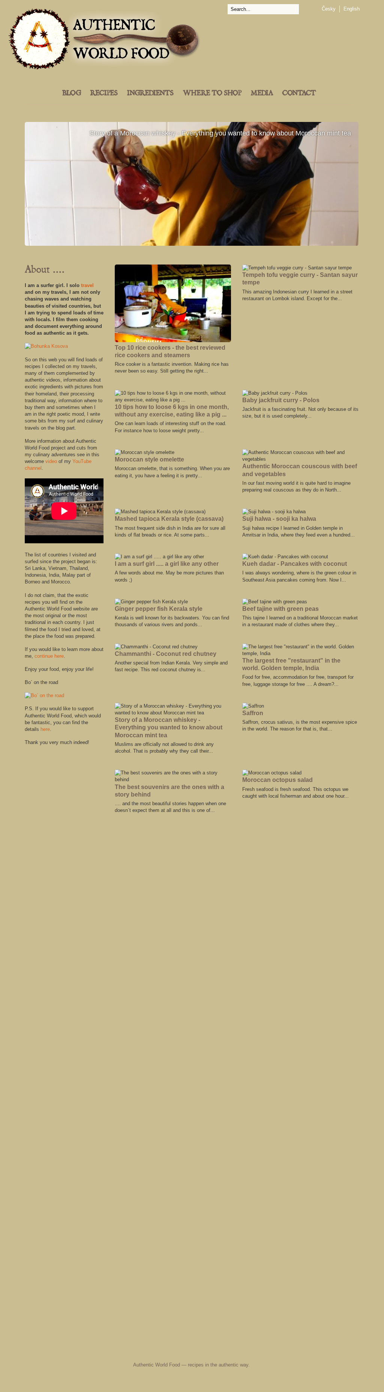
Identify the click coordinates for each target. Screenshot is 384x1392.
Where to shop (212, 93)
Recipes (104, 93)
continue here (49, 656)
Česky (329, 9)
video (51, 461)
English (352, 9)
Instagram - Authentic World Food (279, 1349)
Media (262, 93)
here (45, 729)
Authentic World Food (156, 1365)
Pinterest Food (255, 1349)
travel (87, 285)
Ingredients (150, 93)
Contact (299, 93)
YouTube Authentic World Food (224, 1349)
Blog (71, 93)
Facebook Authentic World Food (117, 1350)
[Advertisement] (64, 864)
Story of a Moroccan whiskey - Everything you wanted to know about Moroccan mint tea (191, 184)
